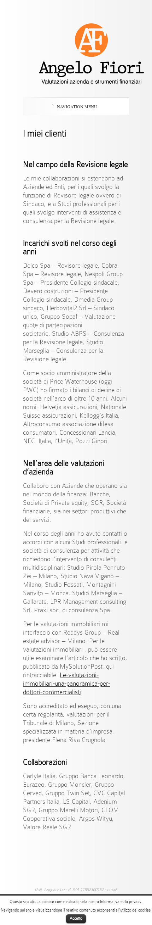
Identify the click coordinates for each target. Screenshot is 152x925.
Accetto (76, 918)
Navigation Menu (77, 106)
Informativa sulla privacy (120, 901)
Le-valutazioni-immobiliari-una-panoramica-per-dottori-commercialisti (66, 683)
